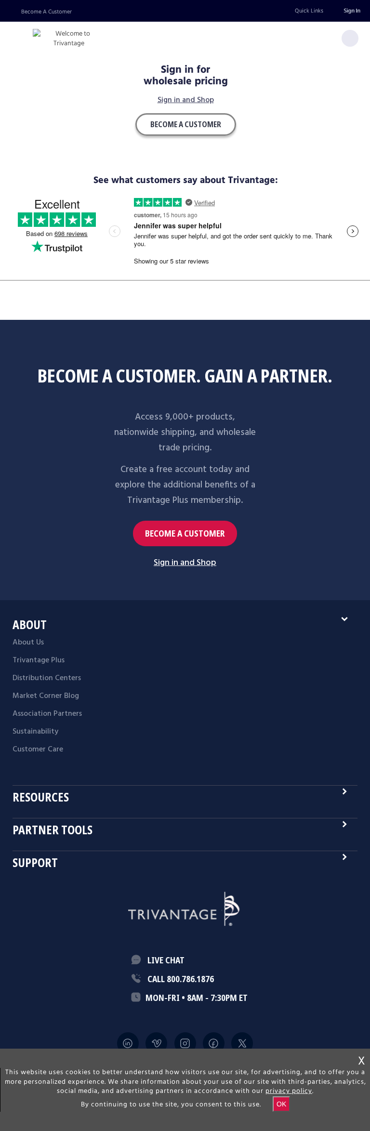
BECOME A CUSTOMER (185, 533)
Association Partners (47, 714)
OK (281, 1104)
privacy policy (288, 1091)
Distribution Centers (47, 678)
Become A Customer (46, 12)
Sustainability (35, 731)
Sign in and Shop (186, 100)
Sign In (352, 11)
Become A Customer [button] (185, 124)
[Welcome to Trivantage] (69, 38)
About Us (28, 642)
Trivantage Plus (39, 660)
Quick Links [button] (309, 11)
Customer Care (38, 749)
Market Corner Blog (46, 696)
